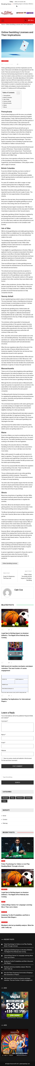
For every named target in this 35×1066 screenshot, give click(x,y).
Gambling (5, 60)
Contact (5, 819)
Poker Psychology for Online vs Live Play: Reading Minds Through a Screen (18, 945)
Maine (5, 105)
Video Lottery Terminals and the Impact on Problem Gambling (26, 577)
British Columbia (8, 97)
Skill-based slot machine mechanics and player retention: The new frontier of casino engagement (17, 668)
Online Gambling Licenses (10, 563)
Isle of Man (6, 99)
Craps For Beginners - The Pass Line (9, 577)
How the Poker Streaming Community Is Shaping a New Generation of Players (18, 973)
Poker (4, 801)
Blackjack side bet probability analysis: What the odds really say (17, 968)
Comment (4, 721)
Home (3, 24)
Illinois (5, 107)
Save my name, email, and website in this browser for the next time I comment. (16, 759)
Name (3, 734)
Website (3, 750)
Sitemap (5, 823)
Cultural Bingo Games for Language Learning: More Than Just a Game (18, 956)
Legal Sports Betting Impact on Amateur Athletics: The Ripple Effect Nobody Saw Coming (15, 635)
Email (3, 742)
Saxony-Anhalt (7, 101)
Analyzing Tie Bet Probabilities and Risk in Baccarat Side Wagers (18, 962)
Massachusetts (7, 103)
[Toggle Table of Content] (17, 93)
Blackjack (20, 797)
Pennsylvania (7, 95)
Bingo (12, 797)
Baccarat (5, 797)
